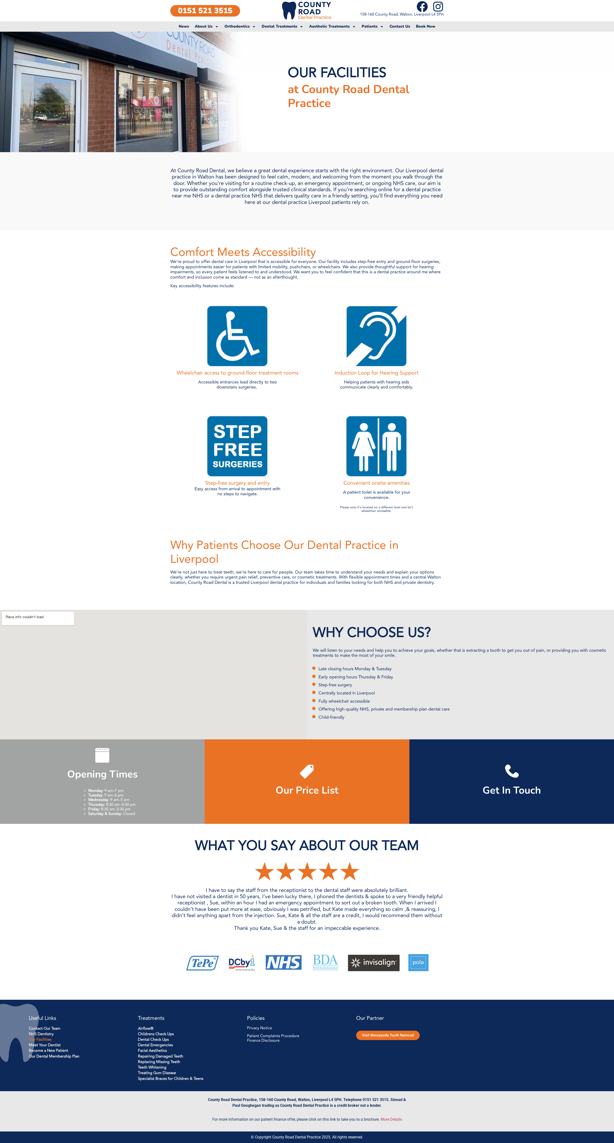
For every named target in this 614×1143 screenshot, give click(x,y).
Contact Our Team (44, 1028)
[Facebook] (422, 6)
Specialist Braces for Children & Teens (170, 1079)
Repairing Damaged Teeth (160, 1056)
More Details (391, 1119)
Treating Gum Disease (157, 1073)
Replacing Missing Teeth (159, 1062)
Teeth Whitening (152, 1067)
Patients (370, 26)
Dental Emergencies (155, 1045)
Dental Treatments (279, 26)
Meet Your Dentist (45, 1045)
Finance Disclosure (263, 1040)
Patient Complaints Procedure (273, 1036)
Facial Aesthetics (152, 1050)
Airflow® (146, 1028)
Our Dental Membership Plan (54, 1056)
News (184, 26)
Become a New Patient (48, 1050)
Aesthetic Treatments (329, 26)
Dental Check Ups (153, 1039)
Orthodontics (237, 26)
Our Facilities (40, 1039)
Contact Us (400, 26)
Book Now (425, 26)
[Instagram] (438, 6)
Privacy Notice (259, 1028)
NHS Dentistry (41, 1034)
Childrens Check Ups (156, 1034)
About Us (204, 26)
